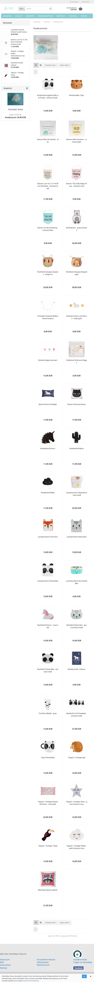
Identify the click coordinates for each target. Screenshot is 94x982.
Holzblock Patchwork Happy (76, 361)
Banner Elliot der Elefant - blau (48, 140)
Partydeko (61, 16)
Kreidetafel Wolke (48, 493)
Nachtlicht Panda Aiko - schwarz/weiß (47, 670)
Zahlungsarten (43, 962)
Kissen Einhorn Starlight (48, 404)
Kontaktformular (80, 960)
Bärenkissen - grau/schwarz (76, 229)
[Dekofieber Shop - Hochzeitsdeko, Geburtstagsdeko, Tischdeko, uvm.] (9, 8)
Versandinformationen (46, 960)
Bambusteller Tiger (76, 95)
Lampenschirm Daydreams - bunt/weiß (76, 494)
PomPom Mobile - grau (48, 713)
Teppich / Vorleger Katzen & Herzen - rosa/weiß (48, 803)
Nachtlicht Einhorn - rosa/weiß (47, 626)
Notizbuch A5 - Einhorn (76, 669)
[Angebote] (27, 88)
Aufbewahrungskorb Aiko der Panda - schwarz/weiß (47, 96)
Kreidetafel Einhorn (47, 448)
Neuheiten (7, 16)
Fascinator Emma (15, 109)
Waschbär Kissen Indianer (48, 890)
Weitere (84, 16)
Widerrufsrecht (43, 965)
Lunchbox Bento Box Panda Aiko (76, 582)
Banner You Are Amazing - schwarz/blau (47, 229)
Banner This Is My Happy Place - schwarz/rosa (76, 185)
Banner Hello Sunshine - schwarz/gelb (76, 140)
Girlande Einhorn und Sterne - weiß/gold (76, 317)
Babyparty (30, 16)
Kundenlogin (74, 2)
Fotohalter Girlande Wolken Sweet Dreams (47, 317)
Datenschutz (5, 965)
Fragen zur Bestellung (82, 962)
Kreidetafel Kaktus (77, 448)
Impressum (5, 960)
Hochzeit (18, 16)
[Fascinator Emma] (15, 99)
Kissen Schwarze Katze (77, 404)
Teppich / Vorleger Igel (76, 758)
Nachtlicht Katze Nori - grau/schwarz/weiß (77, 626)
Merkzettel (85, 2)
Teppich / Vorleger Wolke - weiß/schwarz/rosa (76, 847)
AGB (2, 962)
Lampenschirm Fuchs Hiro (48, 537)
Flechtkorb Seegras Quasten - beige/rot (47, 273)
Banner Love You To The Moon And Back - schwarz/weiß (47, 186)
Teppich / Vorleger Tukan (48, 846)
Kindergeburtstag (45, 16)
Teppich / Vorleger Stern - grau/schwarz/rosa (76, 803)
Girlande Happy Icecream (47, 360)
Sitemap (3, 968)
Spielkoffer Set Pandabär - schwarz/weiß (76, 714)
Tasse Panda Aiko (48, 758)
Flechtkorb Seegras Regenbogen (76, 273)
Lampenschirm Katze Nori (77, 537)
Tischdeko (73, 16)
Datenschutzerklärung (31, 981)
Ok (84, 976)
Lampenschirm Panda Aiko (47, 581)
